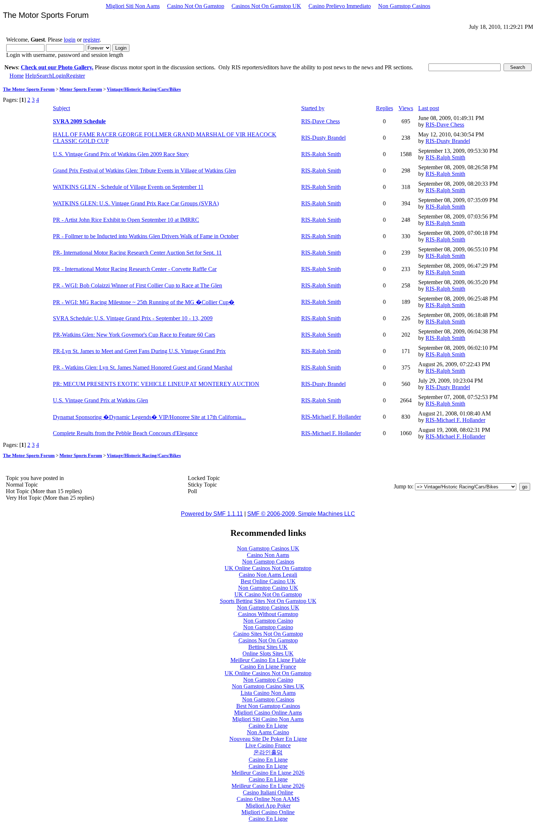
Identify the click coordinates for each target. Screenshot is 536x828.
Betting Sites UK (268, 647)
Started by (313, 108)
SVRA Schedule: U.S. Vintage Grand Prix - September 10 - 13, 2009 (133, 318)
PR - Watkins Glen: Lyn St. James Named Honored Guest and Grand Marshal (142, 367)
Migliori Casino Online (268, 812)
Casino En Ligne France (268, 666)
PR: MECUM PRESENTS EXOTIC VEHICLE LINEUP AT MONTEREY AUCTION (156, 384)
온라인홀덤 (268, 752)
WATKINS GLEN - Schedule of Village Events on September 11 (128, 187)
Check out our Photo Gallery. (57, 67)
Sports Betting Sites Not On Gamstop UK (268, 601)
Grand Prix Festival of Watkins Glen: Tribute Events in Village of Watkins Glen (144, 170)
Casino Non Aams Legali (268, 575)
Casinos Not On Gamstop (268, 640)
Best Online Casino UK (268, 581)
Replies (384, 108)
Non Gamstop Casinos (404, 6)
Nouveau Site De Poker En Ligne (268, 739)
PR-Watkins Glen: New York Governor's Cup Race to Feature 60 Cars (134, 335)
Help (30, 76)
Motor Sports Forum (80, 89)
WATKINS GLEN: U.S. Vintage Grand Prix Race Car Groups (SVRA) (136, 203)
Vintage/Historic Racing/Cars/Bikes (144, 89)
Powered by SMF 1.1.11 (212, 514)
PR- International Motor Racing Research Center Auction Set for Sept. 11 (137, 252)
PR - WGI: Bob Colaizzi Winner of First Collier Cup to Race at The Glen (137, 285)
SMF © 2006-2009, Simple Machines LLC (301, 514)
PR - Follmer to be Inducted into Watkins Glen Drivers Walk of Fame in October (145, 236)
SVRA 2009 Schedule (79, 121)
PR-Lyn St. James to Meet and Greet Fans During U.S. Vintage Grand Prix (139, 351)
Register (75, 76)
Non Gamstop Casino (268, 621)
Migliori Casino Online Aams (268, 712)
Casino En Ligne (268, 726)
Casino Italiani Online (268, 792)
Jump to (403, 486)
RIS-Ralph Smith (321, 154)
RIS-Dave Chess (320, 121)
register (91, 39)
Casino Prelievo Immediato (339, 6)
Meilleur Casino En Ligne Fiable (268, 660)
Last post (428, 108)
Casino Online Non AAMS (268, 799)
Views (406, 108)
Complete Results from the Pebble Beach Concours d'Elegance (125, 433)
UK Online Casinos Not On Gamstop (268, 568)
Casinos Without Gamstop (268, 614)
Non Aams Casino (268, 732)
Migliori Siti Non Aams (133, 6)
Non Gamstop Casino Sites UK (268, 686)
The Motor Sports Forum (29, 89)
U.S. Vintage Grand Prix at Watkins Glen (100, 400)
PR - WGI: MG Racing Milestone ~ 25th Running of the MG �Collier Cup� (143, 302)
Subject (61, 108)
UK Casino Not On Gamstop (268, 594)
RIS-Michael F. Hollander (331, 417)
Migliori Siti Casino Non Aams (268, 719)
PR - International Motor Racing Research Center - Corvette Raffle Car (135, 269)
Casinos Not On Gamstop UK (266, 6)
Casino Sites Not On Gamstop (268, 634)
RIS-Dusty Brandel (323, 138)
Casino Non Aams (268, 555)
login (69, 39)
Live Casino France (268, 745)
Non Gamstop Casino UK (268, 588)
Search (44, 76)
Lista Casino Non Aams (268, 693)
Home (16, 76)
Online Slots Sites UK (268, 653)
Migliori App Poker (268, 805)
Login (59, 76)
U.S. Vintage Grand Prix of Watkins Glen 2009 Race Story (121, 154)
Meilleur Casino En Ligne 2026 (268, 773)
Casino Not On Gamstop (195, 6)
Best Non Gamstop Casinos (268, 706)
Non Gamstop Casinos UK (268, 548)
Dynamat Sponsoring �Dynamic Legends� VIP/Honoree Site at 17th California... (149, 417)
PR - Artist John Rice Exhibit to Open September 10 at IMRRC (126, 220)
